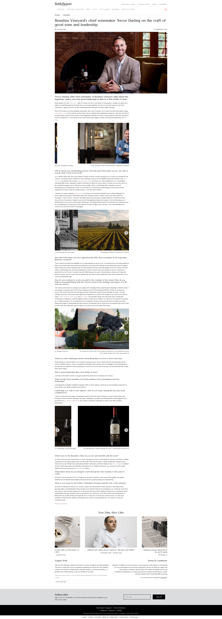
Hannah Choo (61, 29)
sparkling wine (78, 193)
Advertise (98, 617)
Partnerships (134, 617)
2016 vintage (117, 464)
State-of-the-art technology (68, 297)
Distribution (114, 617)
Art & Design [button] (105, 9)
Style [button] (95, 9)
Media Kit (105, 617)
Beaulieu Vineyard (61, 503)
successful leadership (71, 400)
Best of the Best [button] (128, 9)
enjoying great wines (84, 181)
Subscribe (159, 597)
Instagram (103, 610)
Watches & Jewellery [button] (75, 9)
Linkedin (119, 610)
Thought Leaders (143, 4)
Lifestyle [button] (60, 9)
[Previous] (57, 146)
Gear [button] (88, 9)
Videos (154, 4)
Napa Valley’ (80, 468)
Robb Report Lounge (128, 4)
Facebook (111, 610)
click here (163, 577)
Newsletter (162, 4)
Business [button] (115, 9)
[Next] (126, 146)
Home (57, 15)
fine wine (73, 103)
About (85, 617)
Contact (90, 617)
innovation (84, 297)
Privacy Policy (123, 617)
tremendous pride (61, 113)
